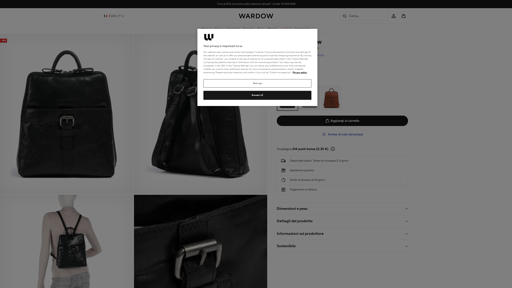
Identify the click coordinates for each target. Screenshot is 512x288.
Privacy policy (300, 72)
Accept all (257, 95)
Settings (257, 83)
